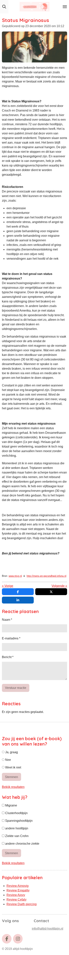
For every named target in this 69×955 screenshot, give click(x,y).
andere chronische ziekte (21, 843)
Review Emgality (18, 890)
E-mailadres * (11, 638)
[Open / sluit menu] (65, 6)
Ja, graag (11, 752)
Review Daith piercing (22, 904)
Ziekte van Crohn (16, 836)
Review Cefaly (16, 899)
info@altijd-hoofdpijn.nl (47, 928)
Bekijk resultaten (13, 787)
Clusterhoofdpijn (16, 813)
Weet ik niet (12, 767)
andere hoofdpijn (16, 828)
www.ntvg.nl (15, 575)
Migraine (10, 805)
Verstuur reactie (15, 687)
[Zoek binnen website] (4, 6)
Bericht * (7, 657)
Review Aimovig (18, 885)
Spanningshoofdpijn (18, 820)
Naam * (7, 619)
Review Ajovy (16, 895)
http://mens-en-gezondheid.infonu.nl (46, 575)
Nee (7, 759)
